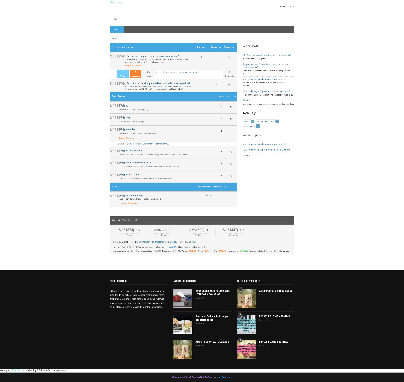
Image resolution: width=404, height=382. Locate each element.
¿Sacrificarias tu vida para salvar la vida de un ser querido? (157, 83)
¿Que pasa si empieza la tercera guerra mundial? (152, 56)
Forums (116, 29)
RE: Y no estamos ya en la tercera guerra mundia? (267, 55)
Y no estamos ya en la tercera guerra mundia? (178, 72)
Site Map (221, 377)
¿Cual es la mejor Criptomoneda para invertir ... (148, 144)
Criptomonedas (127, 129)
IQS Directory (19, 370)
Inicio (282, 6)
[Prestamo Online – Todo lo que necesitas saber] (182, 324)
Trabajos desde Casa (130, 150)
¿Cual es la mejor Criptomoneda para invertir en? (266, 91)
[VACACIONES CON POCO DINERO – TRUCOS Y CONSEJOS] (182, 298)
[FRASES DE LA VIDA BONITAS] (246, 324)
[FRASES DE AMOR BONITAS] (246, 349)
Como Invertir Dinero (130, 174)
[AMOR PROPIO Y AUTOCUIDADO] (182, 349)
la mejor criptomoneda (265, 121)
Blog (292, 6)
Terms (229, 377)
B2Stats (116, 2)
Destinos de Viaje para (131, 195)
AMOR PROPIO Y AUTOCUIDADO (212, 341)
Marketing (124, 117)
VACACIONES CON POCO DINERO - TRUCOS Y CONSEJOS (213, 292)
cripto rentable (249, 126)
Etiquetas (193, 242)
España (209, 196)
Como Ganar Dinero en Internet (135, 162)
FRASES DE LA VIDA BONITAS (274, 316)
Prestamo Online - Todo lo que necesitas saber (212, 318)
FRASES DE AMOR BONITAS (273, 341)
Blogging (123, 105)
